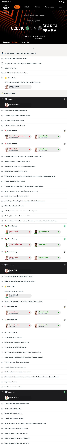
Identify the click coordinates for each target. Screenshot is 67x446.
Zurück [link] (5, 12)
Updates (15, 42)
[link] (17, 7)
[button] (61, 7)
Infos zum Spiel (25, 42)
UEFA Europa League (6, 7)
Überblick (6, 42)
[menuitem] (17, 7)
